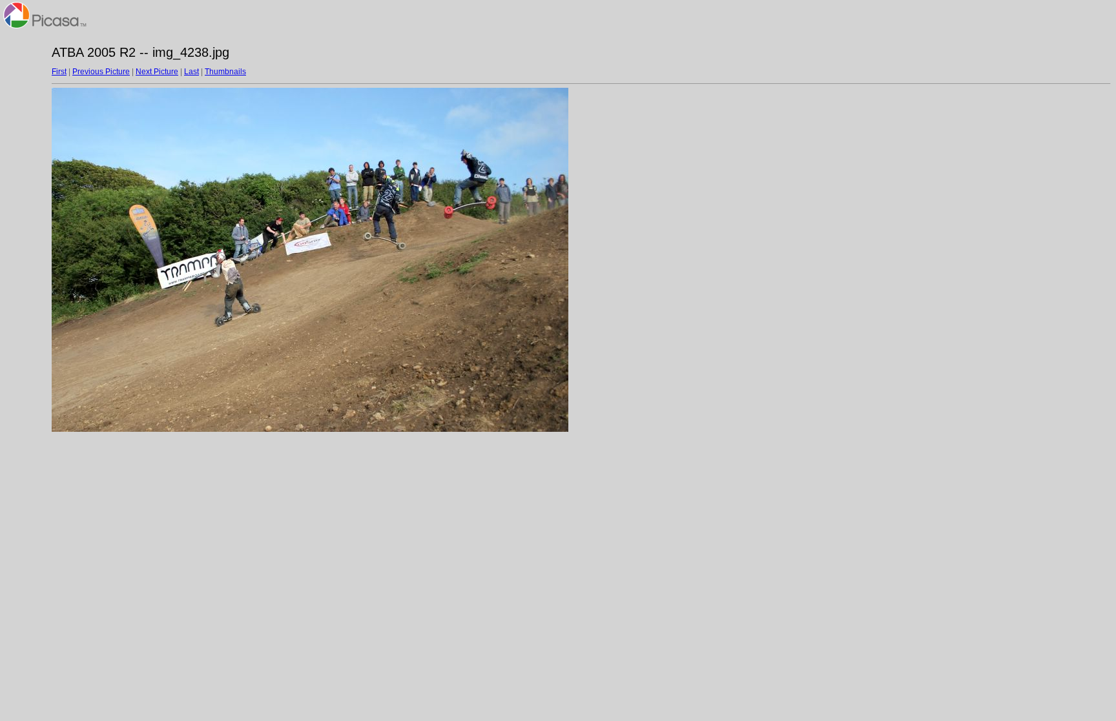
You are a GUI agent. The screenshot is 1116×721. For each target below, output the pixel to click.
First (59, 71)
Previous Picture (101, 71)
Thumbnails (225, 71)
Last (191, 71)
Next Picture (157, 71)
